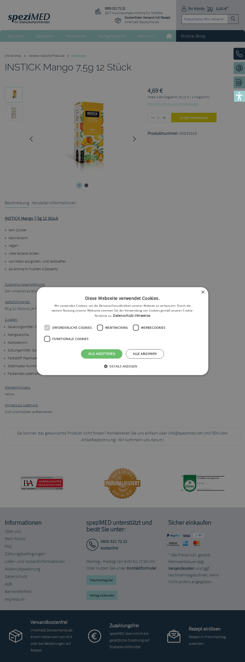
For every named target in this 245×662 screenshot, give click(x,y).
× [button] (203, 292)
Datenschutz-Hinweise (131, 315)
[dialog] (122, 331)
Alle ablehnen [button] (144, 354)
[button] (122, 366)
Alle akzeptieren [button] (101, 354)
